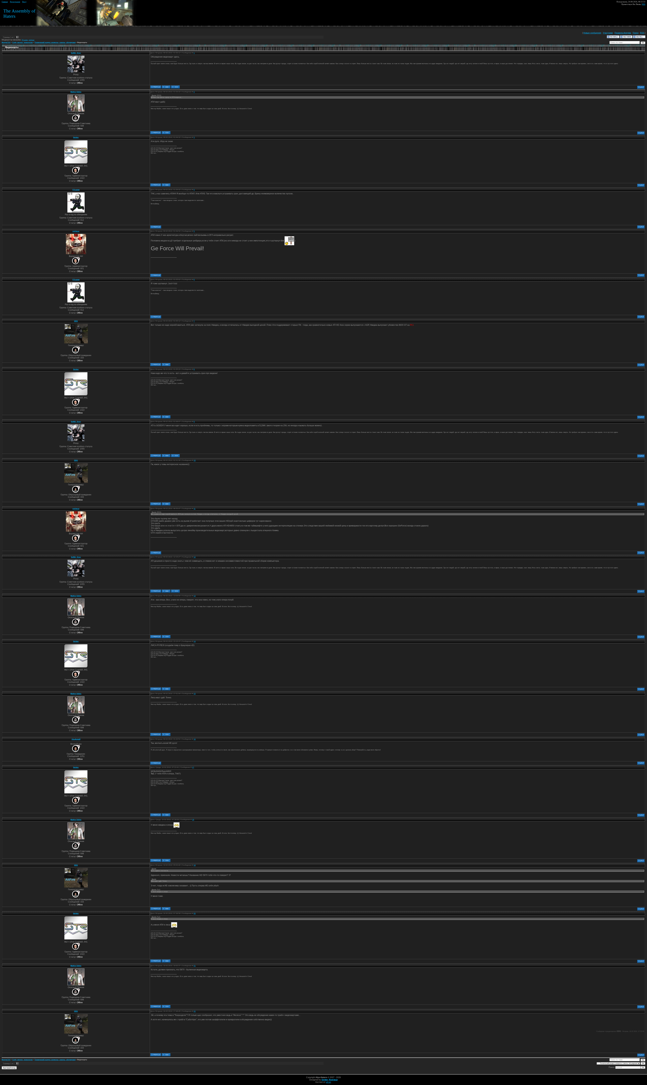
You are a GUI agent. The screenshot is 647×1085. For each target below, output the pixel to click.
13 (195, 596)
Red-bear (333, 1080)
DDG (76, 321)
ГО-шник (25, 40)
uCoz (328, 1082)
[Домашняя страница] (166, 87)
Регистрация (15, 2)
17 (193, 767)
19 (195, 865)
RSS (643, 4)
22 (195, 1011)
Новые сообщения (592, 33)
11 (194, 509)
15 (195, 694)
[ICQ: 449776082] (175, 87)
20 (195, 913)
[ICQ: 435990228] (166, 132)
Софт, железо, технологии (22, 42)
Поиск (635, 33)
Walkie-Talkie (75, 92)
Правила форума (622, 33)
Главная (5, 2)
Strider (76, 137)
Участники (608, 33)
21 (195, 966)
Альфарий (76, 739)
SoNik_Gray (76, 53)
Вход (24, 2)
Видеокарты (82, 42)
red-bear (31, 40)
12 (195, 557)
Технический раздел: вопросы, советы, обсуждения (55, 42)
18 (193, 820)
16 (195, 739)
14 (195, 641)
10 (195, 460)
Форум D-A (6, 42)
